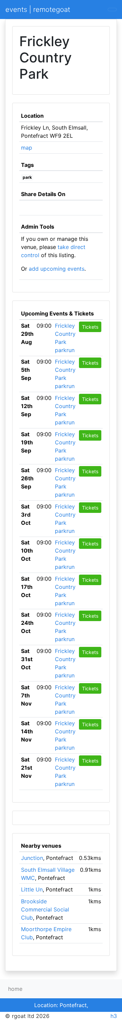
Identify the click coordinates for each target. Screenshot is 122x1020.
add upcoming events (56, 268)
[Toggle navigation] (112, 9)
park (27, 177)
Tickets (90, 327)
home (15, 988)
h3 (113, 1016)
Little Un (32, 889)
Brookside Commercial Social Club (45, 909)
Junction (32, 857)
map (26, 147)
